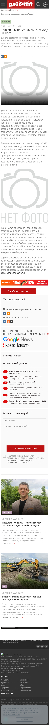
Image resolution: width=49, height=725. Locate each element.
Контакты (14, 640)
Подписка (32, 640)
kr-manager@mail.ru (16, 668)
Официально (25, 690)
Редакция (5, 640)
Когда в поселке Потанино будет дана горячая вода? (24, 372)
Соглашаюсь (24, 719)
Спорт (3, 685)
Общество (5, 680)
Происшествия (7, 690)
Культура (5, 683)
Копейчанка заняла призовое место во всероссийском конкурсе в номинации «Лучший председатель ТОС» (24, 395)
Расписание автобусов (10, 642)
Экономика (25, 680)
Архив (40, 640)
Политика (24, 683)
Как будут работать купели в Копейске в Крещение (25, 389)
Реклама (23, 640)
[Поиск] (38, 4)
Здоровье (5, 688)
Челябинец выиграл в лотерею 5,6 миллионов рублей (23, 383)
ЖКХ (22, 685)
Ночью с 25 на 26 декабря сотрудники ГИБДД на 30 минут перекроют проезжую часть (27, 402)
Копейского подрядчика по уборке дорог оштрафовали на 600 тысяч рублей (25, 378)
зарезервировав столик (13, 273)
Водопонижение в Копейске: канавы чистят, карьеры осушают (21, 598)
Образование (25, 688)
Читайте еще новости (18, 291)
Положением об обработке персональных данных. (19, 461)
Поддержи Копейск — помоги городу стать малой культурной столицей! (21, 524)
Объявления (7, 693)
